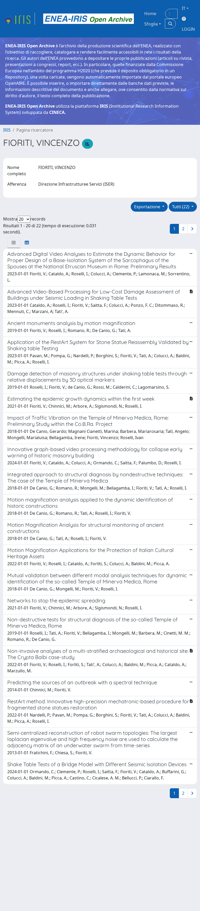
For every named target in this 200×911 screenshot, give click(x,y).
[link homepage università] (88, 18)
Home (150, 13)
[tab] (13, 242)
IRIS (7, 130)
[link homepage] (19, 18)
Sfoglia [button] (151, 24)
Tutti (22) (181, 207)
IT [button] (183, 8)
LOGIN (188, 29)
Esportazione (147, 207)
